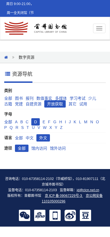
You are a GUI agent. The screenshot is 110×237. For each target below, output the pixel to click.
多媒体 (61, 98)
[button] (24, 215)
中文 (30, 138)
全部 (8, 98)
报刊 (30, 98)
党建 (19, 104)
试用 (83, 104)
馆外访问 (58, 148)
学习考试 (77, 98)
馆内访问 (39, 148)
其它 (72, 104)
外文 (43, 138)
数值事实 (44, 98)
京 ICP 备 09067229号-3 (64, 196)
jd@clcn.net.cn (88, 190)
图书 (19, 98)
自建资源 (33, 104)
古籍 (8, 104)
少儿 (92, 98)
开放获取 (55, 104)
